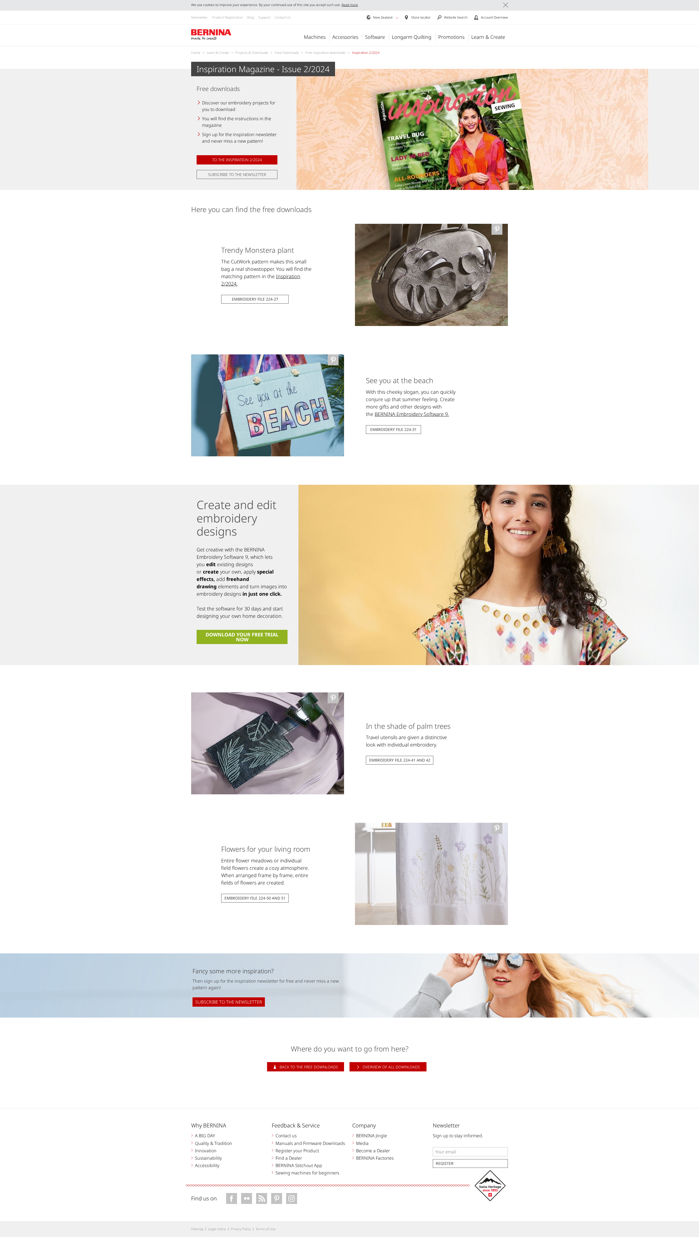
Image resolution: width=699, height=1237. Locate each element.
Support (264, 17)
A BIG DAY (205, 1136)
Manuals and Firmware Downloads (310, 1143)
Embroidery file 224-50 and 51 (255, 898)
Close (505, 5)
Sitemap (197, 1229)
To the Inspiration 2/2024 (237, 159)
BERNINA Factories (375, 1158)
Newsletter (199, 17)
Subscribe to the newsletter (237, 174)
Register (445, 1163)
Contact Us (283, 17)
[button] (397, 18)
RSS (261, 1198)
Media (362, 1143)
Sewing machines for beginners (307, 1173)
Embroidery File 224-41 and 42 (399, 760)
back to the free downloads (309, 1066)
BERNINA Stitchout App (299, 1165)
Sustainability (208, 1158)
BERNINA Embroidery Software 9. (412, 414)
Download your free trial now (242, 637)
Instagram (291, 1198)
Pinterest (276, 1198)
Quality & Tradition (213, 1143)
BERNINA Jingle (371, 1136)
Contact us (286, 1136)
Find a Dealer (289, 1158)
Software (375, 37)
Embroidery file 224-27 (255, 299)
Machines (314, 37)
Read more (350, 4)
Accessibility (207, 1165)
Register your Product (297, 1151)
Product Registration (227, 17)
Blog (250, 17)
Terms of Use (266, 1229)
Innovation (206, 1151)
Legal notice (217, 1229)
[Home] (211, 34)
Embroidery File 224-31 (393, 429)
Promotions (451, 37)
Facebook (231, 1198)
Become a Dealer (373, 1151)
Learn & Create (488, 37)
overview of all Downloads (391, 1066)
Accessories (345, 37)
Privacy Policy (241, 1229)
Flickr (246, 1198)
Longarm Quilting (411, 37)
